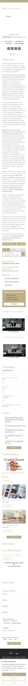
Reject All (14, 682)
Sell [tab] (22, 249)
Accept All (14, 674)
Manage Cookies (14, 678)
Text (15, 639)
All (5, 555)
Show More (14, 447)
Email (10, 639)
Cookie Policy (12, 670)
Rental (18, 555)
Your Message (5, 627)
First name (4, 593)
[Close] (26, 660)
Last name (4, 600)
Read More (7, 480)
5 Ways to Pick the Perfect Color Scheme (12, 500)
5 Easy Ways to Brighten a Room (10, 525)
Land (10, 555)
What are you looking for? (8, 619)
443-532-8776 (8, 41)
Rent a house (6, 623)
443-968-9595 (18, 41)
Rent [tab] (14, 249)
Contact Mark (14, 643)
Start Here (14, 304)
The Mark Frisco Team (9, 243)
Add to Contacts (19, 43)
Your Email (4, 606)
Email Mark (9, 43)
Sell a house (14, 620)
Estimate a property (16, 623)
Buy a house (6, 620)
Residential (7, 559)
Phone (5, 639)
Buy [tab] (6, 249)
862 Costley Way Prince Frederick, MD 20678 (10, 270)
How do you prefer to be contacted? (10, 637)
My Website (21, 243)
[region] (14, 672)
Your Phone (5, 612)
